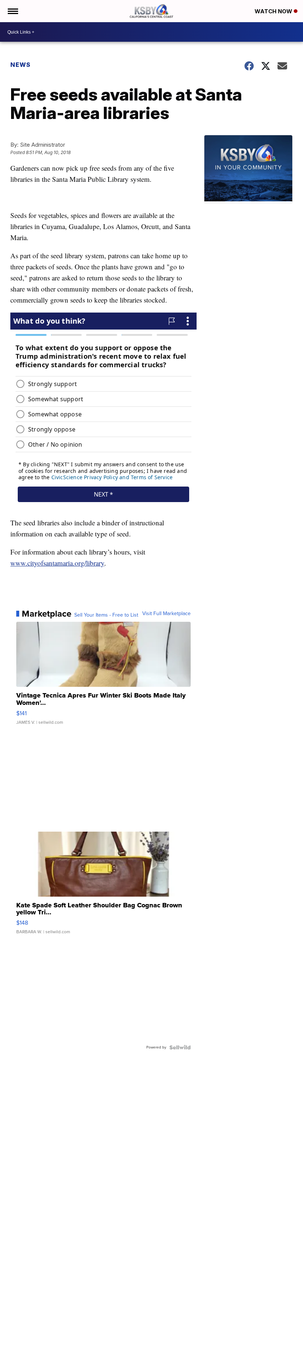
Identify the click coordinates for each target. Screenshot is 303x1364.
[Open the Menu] (12, 11)
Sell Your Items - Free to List (106, 615)
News (20, 64)
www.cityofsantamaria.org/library (57, 562)
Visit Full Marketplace (166, 613)
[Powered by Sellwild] (180, 1047)
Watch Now (274, 11)
